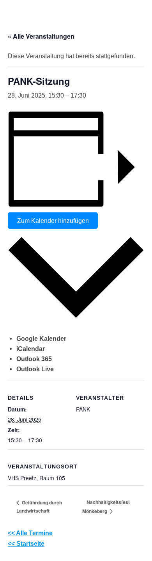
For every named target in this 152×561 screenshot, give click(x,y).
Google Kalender (41, 338)
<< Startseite (26, 543)
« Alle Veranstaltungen (41, 36)
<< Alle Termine (30, 532)
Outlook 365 (34, 358)
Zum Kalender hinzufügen (53, 220)
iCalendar (30, 348)
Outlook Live (35, 368)
